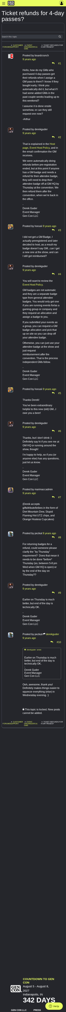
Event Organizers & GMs (30, 47)
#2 (59, 137)
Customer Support (16, 46)
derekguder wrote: (33, 650)
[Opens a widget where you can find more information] (54, 1006)
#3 (59, 230)
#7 (59, 497)
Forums (6, 47)
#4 (59, 274)
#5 (59, 393)
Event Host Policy (40, 147)
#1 (59, 63)
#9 (59, 592)
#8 (59, 537)
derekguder (52, 634)
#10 (59, 642)
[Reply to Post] (53, 63)
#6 (59, 431)
